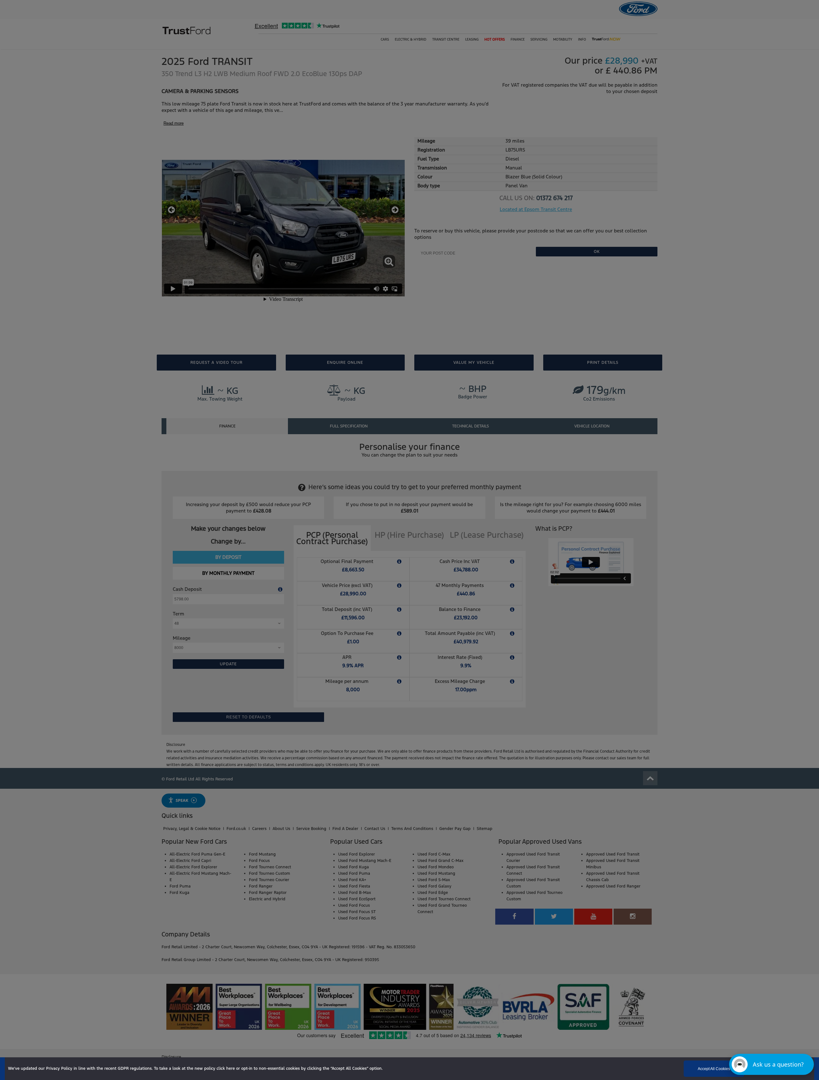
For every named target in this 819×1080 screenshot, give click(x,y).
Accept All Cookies (714, 1069)
